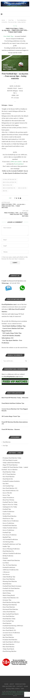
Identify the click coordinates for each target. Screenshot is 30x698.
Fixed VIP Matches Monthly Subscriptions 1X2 (15, 423)
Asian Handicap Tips (9, 577)
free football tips (7, 185)
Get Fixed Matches (8, 591)
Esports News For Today (10, 504)
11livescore (6, 572)
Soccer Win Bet (7, 493)
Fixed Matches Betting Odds (11, 602)
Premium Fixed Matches (10, 640)
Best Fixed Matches (8, 647)
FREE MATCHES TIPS (8, 686)
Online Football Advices (10, 528)
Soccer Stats (6, 514)
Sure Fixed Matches (8, 476)
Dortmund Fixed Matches (10, 609)
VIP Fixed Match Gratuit (10, 460)
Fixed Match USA (8, 479)
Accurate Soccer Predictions (11, 633)
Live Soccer (6, 574)
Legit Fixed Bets (7, 635)
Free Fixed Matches (8, 616)
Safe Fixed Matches (8, 644)
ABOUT (12, 684)
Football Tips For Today (10, 502)
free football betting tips (9, 182)
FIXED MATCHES (20, 684)
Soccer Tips (6, 495)
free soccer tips (22, 188)
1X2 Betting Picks (8, 542)
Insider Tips (6, 546)
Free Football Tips (8, 621)
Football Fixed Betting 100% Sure (13, 626)
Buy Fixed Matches (8, 637)
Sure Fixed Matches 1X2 (10, 488)
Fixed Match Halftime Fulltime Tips (13, 403)
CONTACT (19, 686)
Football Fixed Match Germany (12, 586)
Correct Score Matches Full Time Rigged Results (15, 409)
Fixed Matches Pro (8, 551)
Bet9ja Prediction (8, 556)
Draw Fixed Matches (9, 579)
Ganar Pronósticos (8, 497)
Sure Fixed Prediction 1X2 (10, 490)
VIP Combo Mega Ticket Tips (11, 416)
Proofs (26, 686)
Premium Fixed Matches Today (12, 458)
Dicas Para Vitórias (8, 500)
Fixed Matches (6, 442)
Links (22, 688)
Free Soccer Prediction (9, 535)
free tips (5, 190)
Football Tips (7, 509)
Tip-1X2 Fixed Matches (10, 565)
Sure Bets (5, 483)
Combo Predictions (8, 511)
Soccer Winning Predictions (11, 549)
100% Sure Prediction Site (10, 570)
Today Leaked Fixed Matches (11, 462)
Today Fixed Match (8, 649)
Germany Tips (7, 600)
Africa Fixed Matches (9, 612)
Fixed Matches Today (9, 472)
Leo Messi (6, 563)
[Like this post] (12, 198)
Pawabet (5, 558)
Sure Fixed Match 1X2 (9, 630)
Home (3, 20)
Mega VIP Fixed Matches (10, 465)
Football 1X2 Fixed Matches (11, 588)
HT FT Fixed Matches (9, 474)
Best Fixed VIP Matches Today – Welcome (15, 397)
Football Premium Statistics (11, 481)
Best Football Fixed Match (10, 614)
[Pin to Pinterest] (18, 198)
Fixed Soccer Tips (8, 518)
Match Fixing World (9, 595)
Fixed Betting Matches (9, 651)
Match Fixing (7, 593)
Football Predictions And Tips (12, 544)
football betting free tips (9, 179)
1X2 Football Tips (8, 486)
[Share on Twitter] (16, 198)
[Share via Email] (20, 198)
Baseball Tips (7, 537)
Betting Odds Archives (13, 688)
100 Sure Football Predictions (12, 553)
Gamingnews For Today (10, 507)
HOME (6, 684)
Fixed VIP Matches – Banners (11, 429)
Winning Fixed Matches (10, 581)
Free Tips (11, 20)
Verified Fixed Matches (9, 516)
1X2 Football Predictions (10, 539)
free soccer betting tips (9, 188)
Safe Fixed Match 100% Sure (11, 642)
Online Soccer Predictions (10, 521)
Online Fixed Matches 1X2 (10, 598)
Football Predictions (9, 567)
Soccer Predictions (8, 523)
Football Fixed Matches (10, 525)
